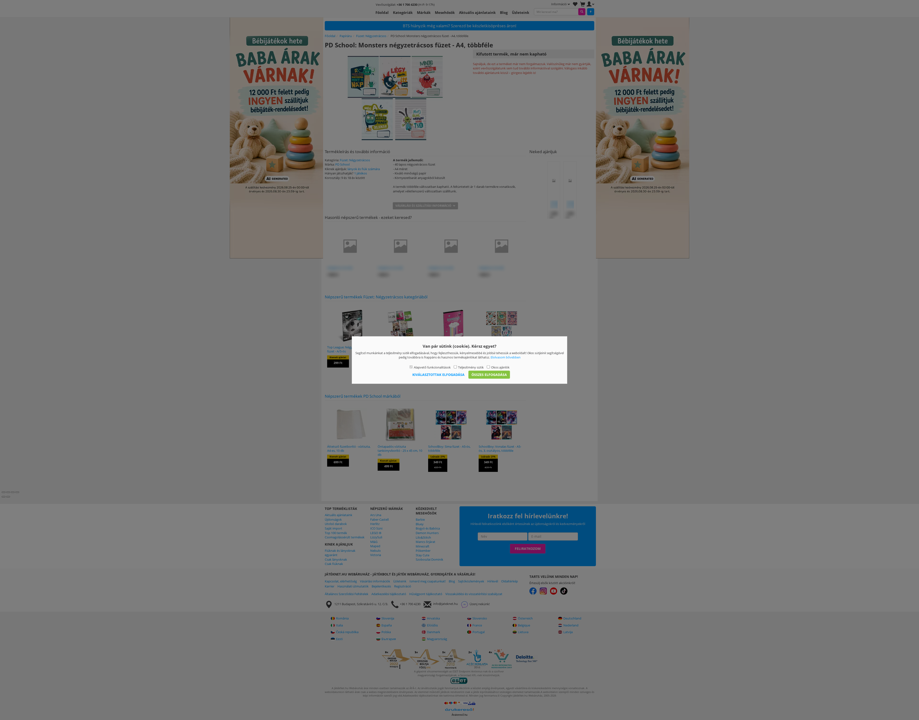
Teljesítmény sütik (471, 367)
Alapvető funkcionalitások (432, 367)
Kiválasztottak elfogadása (438, 374)
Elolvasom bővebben (506, 357)
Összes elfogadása (489, 374)
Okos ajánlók (500, 367)
